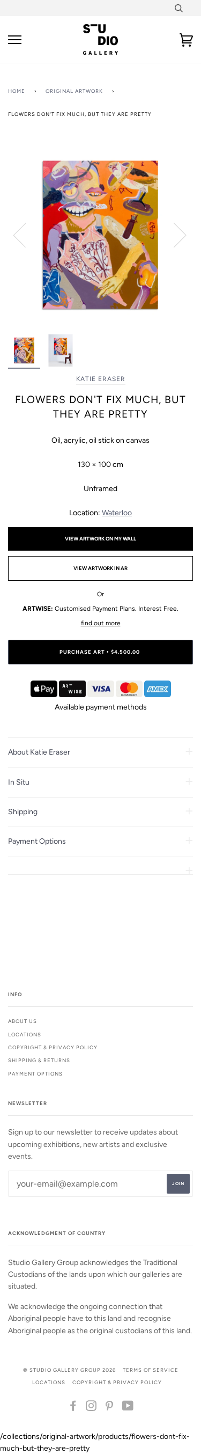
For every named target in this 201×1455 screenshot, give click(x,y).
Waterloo (117, 512)
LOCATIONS (48, 1382)
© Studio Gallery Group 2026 (69, 1370)
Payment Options (35, 1074)
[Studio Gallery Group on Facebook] (73, 1408)
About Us (22, 1021)
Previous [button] (26, 234)
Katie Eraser (100, 379)
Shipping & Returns (39, 1060)
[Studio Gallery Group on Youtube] (128, 1408)
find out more (101, 623)
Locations (24, 1034)
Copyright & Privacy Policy (53, 1047)
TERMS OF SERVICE (150, 1370)
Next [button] (173, 234)
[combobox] (178, 8)
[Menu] (14, 40)
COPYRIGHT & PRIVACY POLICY (117, 1382)
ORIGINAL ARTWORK (74, 91)
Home (16, 91)
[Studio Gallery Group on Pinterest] (109, 1408)
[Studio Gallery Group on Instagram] (91, 1408)
